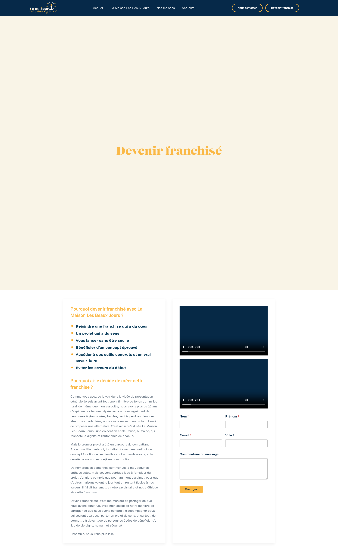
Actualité (188, 8)
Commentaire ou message (199, 454)
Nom (184, 416)
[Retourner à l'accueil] (43, 8)
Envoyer (191, 489)
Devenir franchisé (282, 8)
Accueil (98, 8)
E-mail (185, 435)
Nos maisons (166, 8)
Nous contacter (247, 8)
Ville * (229, 435)
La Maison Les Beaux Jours (130, 8)
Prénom (232, 416)
